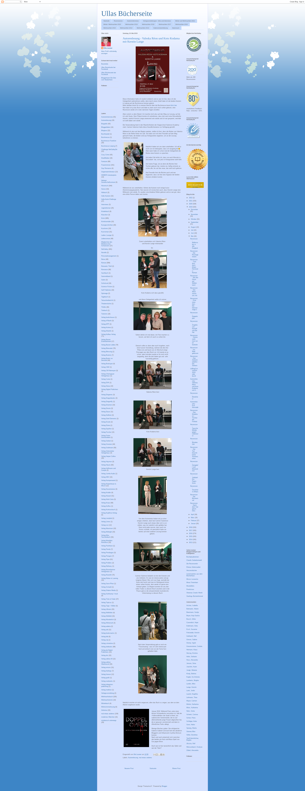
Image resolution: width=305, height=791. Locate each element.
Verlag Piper (105, 559)
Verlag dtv (104, 655)
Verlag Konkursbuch (108, 509)
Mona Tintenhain (192, 582)
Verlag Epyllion (106, 429)
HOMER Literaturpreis (108, 175)
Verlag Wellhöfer (106, 613)
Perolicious (190, 589)
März (193, 517)
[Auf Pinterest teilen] (163, 754)
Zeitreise (104, 710)
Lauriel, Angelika (192, 694)
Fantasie (104, 161)
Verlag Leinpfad (106, 518)
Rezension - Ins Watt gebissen (194, 350)
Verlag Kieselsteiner (108, 489)
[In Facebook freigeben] (161, 754)
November (194, 214)
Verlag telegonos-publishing (107, 685)
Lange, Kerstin (191, 687)
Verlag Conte (105, 379)
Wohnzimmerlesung (108, 707)
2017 (191, 530)
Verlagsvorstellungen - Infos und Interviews (157, 21)
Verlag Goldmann (107, 448)
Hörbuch (104, 192)
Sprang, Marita (191, 728)
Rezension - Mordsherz (194, 396)
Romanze (104, 269)
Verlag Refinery (106, 566)
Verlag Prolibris (106, 563)
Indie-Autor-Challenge (108, 199)
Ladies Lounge (106, 235)
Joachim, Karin (191, 667)
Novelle (103, 252)
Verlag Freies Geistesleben (105, 436)
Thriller (103, 307)
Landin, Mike (190, 684)
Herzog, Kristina (192, 653)
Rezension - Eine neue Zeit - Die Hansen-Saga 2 (194, 304)
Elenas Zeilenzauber (193, 567)
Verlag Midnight (106, 532)
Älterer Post (176, 768)
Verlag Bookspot (107, 364)
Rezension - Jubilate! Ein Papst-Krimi (194, 478)
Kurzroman (105, 232)
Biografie (104, 124)
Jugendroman (106, 208)
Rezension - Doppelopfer (194, 315)
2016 (191, 533)
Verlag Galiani (106, 441)
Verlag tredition (106, 690)
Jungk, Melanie (191, 670)
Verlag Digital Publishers (109, 389)
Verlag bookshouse (107, 317)
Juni (192, 233)
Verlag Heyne (105, 465)
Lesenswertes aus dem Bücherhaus (194, 575)
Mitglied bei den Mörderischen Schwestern (106, 244)
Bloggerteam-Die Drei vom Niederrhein (108, 79)
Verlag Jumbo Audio (108, 473)
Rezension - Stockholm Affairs (194, 489)
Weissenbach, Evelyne (194, 747)
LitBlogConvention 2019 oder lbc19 (194, 372)
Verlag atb (104, 630)
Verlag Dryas (105, 412)
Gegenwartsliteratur (108, 172)
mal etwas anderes (145, 757)
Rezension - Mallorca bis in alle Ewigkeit (194, 243)
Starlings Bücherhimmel (194, 596)
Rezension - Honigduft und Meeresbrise (194, 466)
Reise (103, 259)
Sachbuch (104, 273)
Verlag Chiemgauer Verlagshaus (107, 375)
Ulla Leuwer (108, 48)
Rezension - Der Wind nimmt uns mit (194, 291)
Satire (103, 280)
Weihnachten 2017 (165, 24)
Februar (194, 520)
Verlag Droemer (106, 405)
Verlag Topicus (106, 602)
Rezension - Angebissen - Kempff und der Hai (194, 326)
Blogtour (104, 130)
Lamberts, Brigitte (192, 680)
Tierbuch (104, 310)
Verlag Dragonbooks (108, 398)
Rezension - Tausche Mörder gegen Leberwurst (194, 430)
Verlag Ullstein (106, 609)
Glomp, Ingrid (191, 643)
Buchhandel (105, 134)
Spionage (104, 293)
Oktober (194, 219)
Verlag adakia (106, 626)
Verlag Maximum (107, 528)
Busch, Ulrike (191, 619)
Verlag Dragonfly (107, 401)
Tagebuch (104, 297)
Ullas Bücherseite (126, 13)
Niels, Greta (190, 711)
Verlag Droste (106, 408)
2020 (191, 204)
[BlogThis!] (157, 754)
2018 (191, 527)
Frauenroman (105, 165)
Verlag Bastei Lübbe (108, 345)
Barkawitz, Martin (192, 609)
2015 (191, 536)
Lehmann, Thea (191, 697)
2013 (191, 542)
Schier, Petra (190, 718)
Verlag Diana (105, 386)
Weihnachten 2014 (126, 28)
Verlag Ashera (106, 327)
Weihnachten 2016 (181, 24)
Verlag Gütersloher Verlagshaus (107, 452)
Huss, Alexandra (192, 660)
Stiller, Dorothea (191, 735)
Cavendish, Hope (192, 622)
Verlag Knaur (105, 503)
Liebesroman (105, 238)
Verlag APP (105, 324)
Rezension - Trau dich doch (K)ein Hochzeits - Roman (194, 266)
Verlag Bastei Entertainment (106, 340)
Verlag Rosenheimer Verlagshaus (108, 570)
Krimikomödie (106, 221)
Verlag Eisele (105, 422)
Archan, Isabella (192, 605)
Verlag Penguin (106, 556)
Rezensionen (118, 21)
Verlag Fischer (106, 432)
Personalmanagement (108, 256)
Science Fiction (106, 286)
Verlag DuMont (106, 415)
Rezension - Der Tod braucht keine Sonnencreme (194, 452)
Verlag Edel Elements (108, 418)
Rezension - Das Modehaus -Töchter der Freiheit (194, 415)
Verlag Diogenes (106, 395)
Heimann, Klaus (191, 650)
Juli (192, 230)
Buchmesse (105, 137)
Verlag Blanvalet (106, 348)
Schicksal (104, 283)
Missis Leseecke (192, 579)
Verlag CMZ (105, 367)
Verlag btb (104, 636)
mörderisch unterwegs (108, 720)
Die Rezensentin (192, 564)
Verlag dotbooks (106, 647)
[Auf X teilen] (159, 754)
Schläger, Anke (191, 721)
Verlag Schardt (106, 587)
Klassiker (104, 215)
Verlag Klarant (106, 496)
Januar (193, 523)
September (194, 222)
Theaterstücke (106, 303)
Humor (103, 189)
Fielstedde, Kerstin (192, 633)
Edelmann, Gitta (192, 626)
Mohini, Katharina (192, 704)
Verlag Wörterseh (107, 623)
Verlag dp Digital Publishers (106, 651)
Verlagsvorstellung (107, 693)
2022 (191, 198)
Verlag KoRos (106, 506)
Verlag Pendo (105, 549)
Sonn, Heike (190, 724)
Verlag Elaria (105, 425)
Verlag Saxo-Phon (107, 583)
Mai (192, 236)
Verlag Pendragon (107, 552)
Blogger (164, 786)
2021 (191, 201)
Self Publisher (106, 290)
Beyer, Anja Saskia (193, 615)
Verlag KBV (105, 477)
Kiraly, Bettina (191, 673)
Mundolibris (190, 586)
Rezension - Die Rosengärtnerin (194, 254)
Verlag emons (106, 667)
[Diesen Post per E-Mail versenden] (154, 754)
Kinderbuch (105, 211)
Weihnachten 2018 (148, 24)
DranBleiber (105, 158)
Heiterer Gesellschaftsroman (108, 181)
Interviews (104, 204)
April (192, 514)
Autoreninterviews (133, 21)
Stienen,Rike (190, 731)
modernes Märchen (107, 717)
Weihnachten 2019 (131, 24)
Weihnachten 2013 (143, 28)
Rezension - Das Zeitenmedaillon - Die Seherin (194, 360)
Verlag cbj (104, 640)
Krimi (103, 218)
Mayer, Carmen (191, 701)
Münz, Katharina (192, 707)
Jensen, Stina (191, 663)
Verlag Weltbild (106, 616)
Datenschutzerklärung (160, 28)
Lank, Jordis (190, 690)
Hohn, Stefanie (191, 656)
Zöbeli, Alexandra (192, 750)
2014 (191, 539)
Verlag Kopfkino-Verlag (109, 513)
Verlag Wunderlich (107, 619)
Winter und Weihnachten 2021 (185, 21)
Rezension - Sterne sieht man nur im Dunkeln (194, 340)
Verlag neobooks (107, 681)
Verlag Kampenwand (108, 480)
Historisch (104, 186)
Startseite (106, 21)
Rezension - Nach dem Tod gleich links (194, 507)
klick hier (174, 105)
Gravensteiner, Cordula (194, 646)
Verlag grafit (105, 678)
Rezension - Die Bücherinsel (194, 497)
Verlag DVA (105, 382)
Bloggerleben (105, 127)
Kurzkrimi (104, 228)
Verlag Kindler (106, 492)
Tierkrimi (104, 314)
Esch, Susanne (191, 629)
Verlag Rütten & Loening (109, 578)
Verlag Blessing (106, 351)
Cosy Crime (105, 155)
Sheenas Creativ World (194, 593)
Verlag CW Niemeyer (108, 370)
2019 (191, 207)
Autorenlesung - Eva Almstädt (194, 404)
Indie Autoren (105, 196)
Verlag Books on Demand (107, 359)
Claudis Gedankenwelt (194, 560)
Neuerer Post (129, 768)
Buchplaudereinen (192, 557)
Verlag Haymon (106, 461)
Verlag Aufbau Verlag (108, 334)
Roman (103, 263)
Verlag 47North (106, 321)
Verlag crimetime (107, 643)
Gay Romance (106, 168)
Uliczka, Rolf (190, 743)
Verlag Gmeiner (106, 444)
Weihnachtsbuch (107, 696)
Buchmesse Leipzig (108, 146)
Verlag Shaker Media (108, 590)
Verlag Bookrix (106, 355)
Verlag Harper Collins (108, 456)
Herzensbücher (191, 570)
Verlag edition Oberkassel (106, 663)
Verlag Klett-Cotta (107, 499)
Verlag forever (106, 674)
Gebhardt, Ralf (191, 636)
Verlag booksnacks (107, 633)
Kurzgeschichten (107, 225)
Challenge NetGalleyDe (109, 149)
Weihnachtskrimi (107, 700)
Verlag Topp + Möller (108, 606)
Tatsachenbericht (107, 300)
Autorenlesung (133, 757)
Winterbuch (105, 703)
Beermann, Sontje (192, 612)
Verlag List (105, 525)
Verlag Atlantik (106, 331)
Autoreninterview (107, 117)
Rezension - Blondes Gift (194, 441)
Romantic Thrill (106, 266)
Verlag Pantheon (107, 546)
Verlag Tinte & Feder (108, 599)
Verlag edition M (106, 659)
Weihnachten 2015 (109, 28)
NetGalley (104, 249)
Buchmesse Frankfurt (108, 141)
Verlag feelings (106, 671)
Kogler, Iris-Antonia (193, 677)
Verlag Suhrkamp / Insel (109, 594)
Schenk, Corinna (192, 714)
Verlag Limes (105, 521)
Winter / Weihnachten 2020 (112, 24)
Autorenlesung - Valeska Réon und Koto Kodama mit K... (194, 384)
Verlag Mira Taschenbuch (105, 536)
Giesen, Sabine (191, 639)
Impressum (175, 28)
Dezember (194, 209)
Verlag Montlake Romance (106, 541)
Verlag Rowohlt (106, 575)
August (193, 227)
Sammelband (105, 276)
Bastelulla (104, 64)
